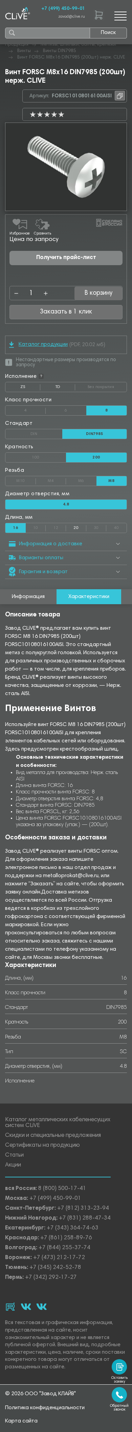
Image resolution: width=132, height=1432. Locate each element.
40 (120, 526)
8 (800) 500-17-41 (62, 1189)
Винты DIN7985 (59, 51)
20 (76, 528)
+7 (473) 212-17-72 (59, 1258)
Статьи (14, 1155)
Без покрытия (107, 385)
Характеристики (88, 596)
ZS (30, 388)
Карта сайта (21, 1421)
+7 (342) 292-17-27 (51, 1278)
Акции (13, 1165)
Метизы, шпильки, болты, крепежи (78, 44)
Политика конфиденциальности (45, 1408)
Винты (24, 51)
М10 (26, 479)
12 (59, 526)
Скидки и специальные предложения (53, 1136)
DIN (46, 432)
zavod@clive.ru (71, 17)
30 (100, 526)
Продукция (16, 44)
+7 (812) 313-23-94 (83, 1208)
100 (49, 456)
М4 (57, 479)
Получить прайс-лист (66, 258)
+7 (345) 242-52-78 (55, 1268)
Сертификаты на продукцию (42, 1145)
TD (65, 388)
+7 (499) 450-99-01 (63, 8)
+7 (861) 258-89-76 (66, 1238)
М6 (87, 479)
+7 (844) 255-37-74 (64, 1248)
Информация (28, 596)
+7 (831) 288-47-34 (85, 1218)
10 (39, 526)
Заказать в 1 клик (66, 312)
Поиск (108, 32)
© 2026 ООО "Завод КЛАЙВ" (40, 1394)
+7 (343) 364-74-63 (72, 1228)
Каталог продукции (43, 344)
